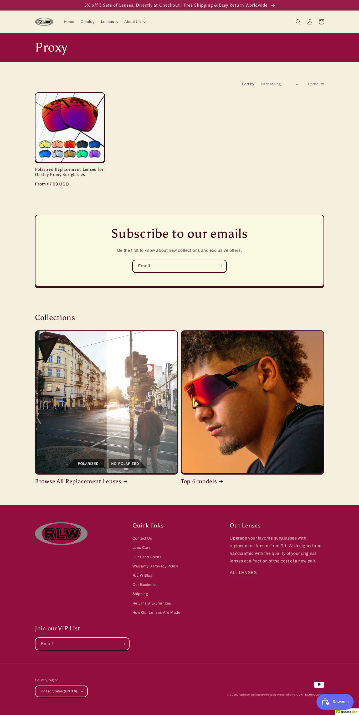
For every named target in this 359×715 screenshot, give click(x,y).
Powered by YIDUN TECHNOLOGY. (300, 694)
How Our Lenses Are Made (156, 613)
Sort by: (248, 84)
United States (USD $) (59, 691)
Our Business (144, 585)
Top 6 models (199, 481)
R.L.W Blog (142, 575)
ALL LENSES (243, 572)
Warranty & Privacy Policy (155, 566)
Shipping (140, 594)
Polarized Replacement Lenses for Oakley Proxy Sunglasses (69, 172)
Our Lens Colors (147, 557)
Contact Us (142, 538)
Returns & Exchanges (151, 603)
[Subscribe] (220, 266)
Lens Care (141, 548)
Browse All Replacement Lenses (78, 481)
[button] (109, 21)
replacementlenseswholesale (257, 694)
